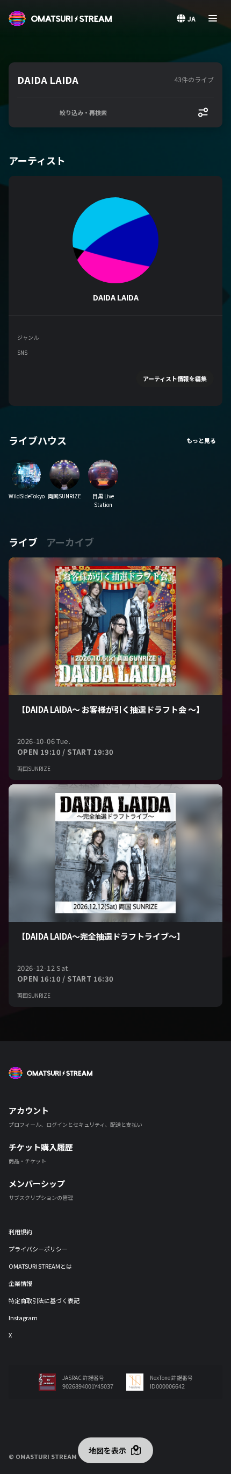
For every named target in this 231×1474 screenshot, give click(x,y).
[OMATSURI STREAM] (60, 18)
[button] (93, 79)
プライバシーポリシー (38, 1248)
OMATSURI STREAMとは (40, 1266)
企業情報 (20, 1283)
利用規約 (20, 1231)
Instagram (23, 1317)
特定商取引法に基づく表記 (44, 1300)
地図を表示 (107, 1450)
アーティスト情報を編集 (175, 378)
